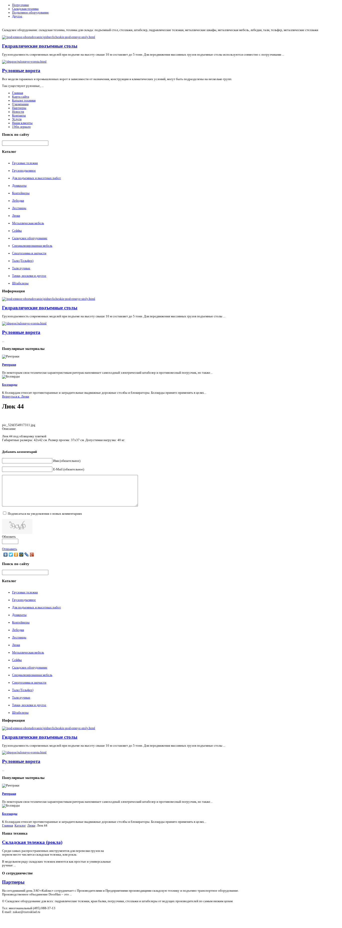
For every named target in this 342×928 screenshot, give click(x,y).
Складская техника (25, 9)
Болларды (9, 384)
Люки (16, 215)
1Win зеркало (21, 126)
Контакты (19, 115)
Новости (18, 111)
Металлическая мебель (28, 223)
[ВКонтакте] (5, 554)
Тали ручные (21, 268)
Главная (17, 93)
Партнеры (19, 108)
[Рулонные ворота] (24, 61)
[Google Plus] (32, 554)
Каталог (20, 825)
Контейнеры (21, 193)
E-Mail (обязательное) (68, 469)
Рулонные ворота (21, 70)
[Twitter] (11, 554)
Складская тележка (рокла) (32, 842)
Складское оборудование (29, 238)
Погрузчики (20, 5)
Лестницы (19, 208)
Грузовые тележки (25, 163)
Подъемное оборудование (30, 12)
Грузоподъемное (24, 170)
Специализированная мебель (32, 245)
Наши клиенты (22, 123)
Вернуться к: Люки (15, 396)
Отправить (9, 549)
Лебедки (18, 200)
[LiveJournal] (26, 554)
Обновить (9, 537)
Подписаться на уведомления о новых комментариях (45, 513)
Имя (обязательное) (66, 461)
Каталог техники (24, 100)
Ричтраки (9, 364)
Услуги (17, 119)
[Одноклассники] (16, 554)
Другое (17, 16)
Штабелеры (20, 283)
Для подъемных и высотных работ (36, 178)
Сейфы (17, 230)
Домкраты (19, 185)
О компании (20, 104)
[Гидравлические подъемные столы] (48, 37)
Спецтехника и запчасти (29, 253)
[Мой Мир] (21, 554)
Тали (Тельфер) (22, 260)
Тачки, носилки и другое (29, 276)
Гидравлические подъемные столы (39, 46)
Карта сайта (20, 96)
